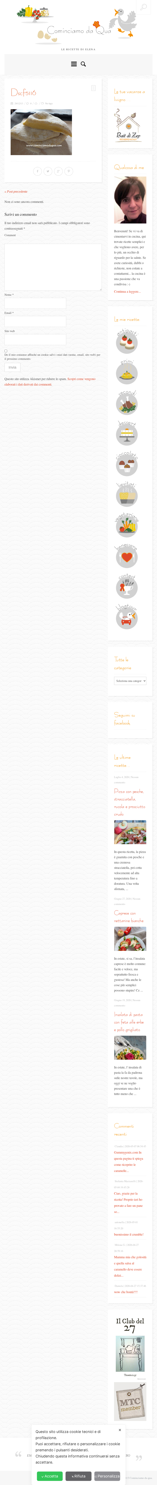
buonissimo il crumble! (129, 1234)
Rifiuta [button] (79, 1476)
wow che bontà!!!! (126, 1292)
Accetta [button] (51, 1476)
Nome (9, 295)
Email (9, 313)
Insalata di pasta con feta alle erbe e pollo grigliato (129, 1022)
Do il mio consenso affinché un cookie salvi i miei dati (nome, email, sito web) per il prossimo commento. (52, 357)
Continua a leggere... (127, 291)
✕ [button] (119, 1430)
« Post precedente (15, 191)
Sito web (9, 331)
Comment (10, 235)
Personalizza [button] (109, 1476)
